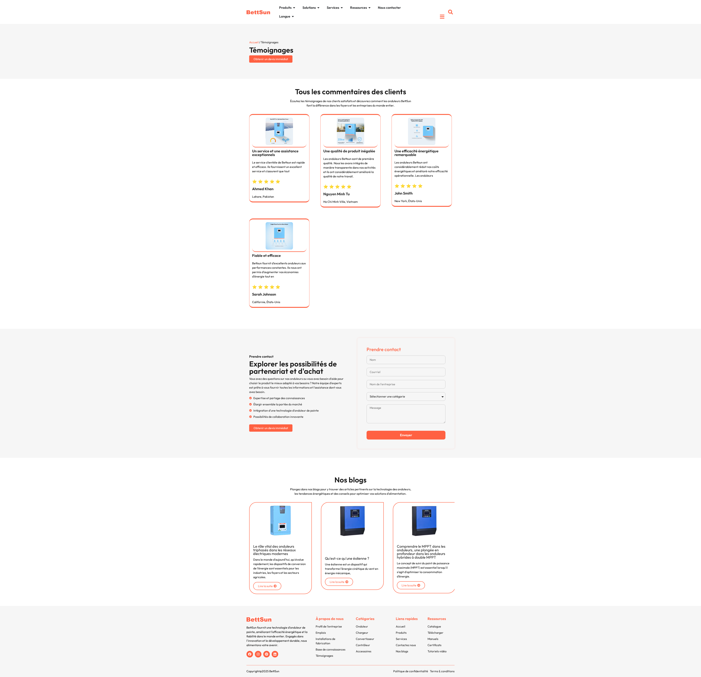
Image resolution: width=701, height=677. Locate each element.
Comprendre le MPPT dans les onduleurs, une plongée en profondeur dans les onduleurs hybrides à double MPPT (421, 552)
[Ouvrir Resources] (369, 7)
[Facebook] (249, 654)
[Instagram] (258, 654)
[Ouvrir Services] (341, 7)
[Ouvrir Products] (294, 7)
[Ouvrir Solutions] (318, 7)
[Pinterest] (266, 654)
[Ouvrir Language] (292, 16)
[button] (451, 12)
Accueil (254, 42)
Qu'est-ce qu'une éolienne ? (347, 558)
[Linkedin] (275, 654)
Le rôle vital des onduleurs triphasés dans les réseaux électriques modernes (274, 550)
